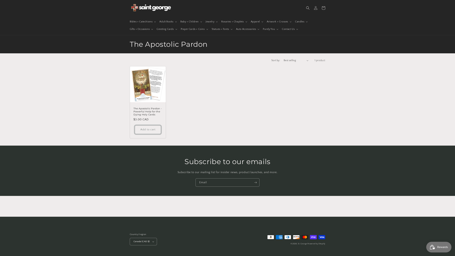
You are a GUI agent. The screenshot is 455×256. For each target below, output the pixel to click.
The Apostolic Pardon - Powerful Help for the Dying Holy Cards (147, 111)
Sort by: (275, 60)
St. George (303, 244)
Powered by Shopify (316, 244)
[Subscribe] (255, 182)
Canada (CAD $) (141, 241)
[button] (142, 21)
